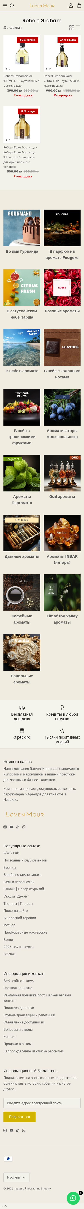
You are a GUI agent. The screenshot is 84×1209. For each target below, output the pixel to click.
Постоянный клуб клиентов (25, 860)
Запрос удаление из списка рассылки (33, 1051)
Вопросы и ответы (18, 1030)
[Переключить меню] (4, 5)
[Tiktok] (17, 826)
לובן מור (18, 1188)
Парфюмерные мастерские (25, 932)
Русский (13, 1177)
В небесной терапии (19, 918)
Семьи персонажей (18, 882)
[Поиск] (14, 5)
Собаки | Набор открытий (23, 889)
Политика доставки (18, 1008)
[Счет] (70, 5)
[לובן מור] (42, 5)
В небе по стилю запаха (22, 875)
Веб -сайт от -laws (18, 981)
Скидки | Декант (16, 896)
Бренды (9, 868)
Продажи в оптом (17, 1044)
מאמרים (9, 954)
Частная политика (17, 988)
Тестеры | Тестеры (18, 904)
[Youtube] (11, 826)
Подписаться (19, 1117)
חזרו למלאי (11, 853)
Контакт (9, 1037)
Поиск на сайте (15, 911)
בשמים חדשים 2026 (18, 947)
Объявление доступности (23, 1022)
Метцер (9, 925)
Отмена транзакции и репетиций (29, 1015)
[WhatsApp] (23, 826)
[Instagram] (5, 826)
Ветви (8, 940)
